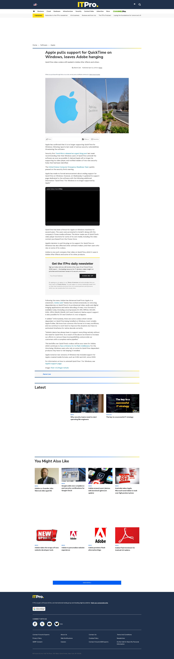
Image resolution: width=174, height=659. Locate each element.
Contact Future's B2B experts (98, 642)
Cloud (49, 11)
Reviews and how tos (89, 15)
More (108, 11)
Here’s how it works (94, 74)
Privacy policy (37, 638)
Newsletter (96, 139)
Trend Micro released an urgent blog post (71, 153)
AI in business (74, 15)
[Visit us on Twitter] (42, 624)
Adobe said (58, 303)
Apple (53, 45)
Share (49, 139)
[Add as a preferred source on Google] (39, 609)
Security (78, 11)
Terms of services (73, 282)
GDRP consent (37, 642)
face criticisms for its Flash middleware (75, 346)
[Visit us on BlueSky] (55, 624)
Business (41, 11)
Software (43, 45)
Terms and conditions (124, 635)
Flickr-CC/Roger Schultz (60, 368)
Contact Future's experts (41, 635)
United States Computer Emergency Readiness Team (69, 167)
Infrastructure (68, 11)
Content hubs (89, 11)
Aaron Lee (77, 68)
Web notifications (67, 638)
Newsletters (121, 638)
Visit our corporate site (99, 603)
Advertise (100, 11)
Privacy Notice (62, 284)
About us (64, 635)
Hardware (56, 11)
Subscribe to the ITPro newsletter (56, 15)
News (100, 68)
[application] (72, 206)
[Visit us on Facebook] (35, 624)
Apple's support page (53, 364)
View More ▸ (87, 582)
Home (35, 45)
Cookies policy (93, 638)
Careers (63, 642)
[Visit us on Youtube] (49, 624)
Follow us (86, 139)
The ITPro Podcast (105, 15)
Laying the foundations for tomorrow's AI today (129, 15)
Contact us (92, 635)
